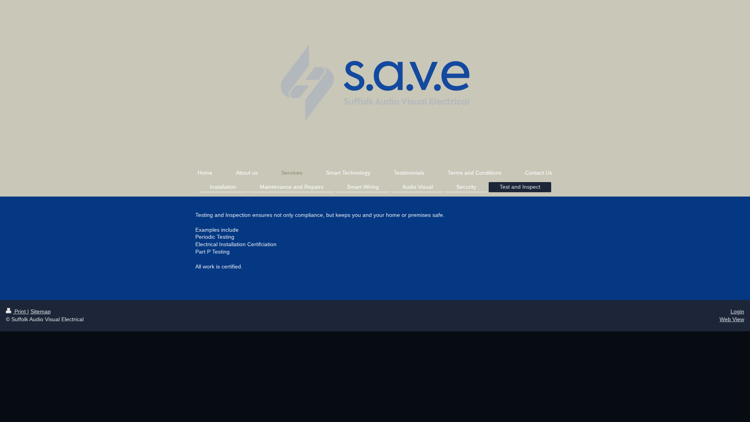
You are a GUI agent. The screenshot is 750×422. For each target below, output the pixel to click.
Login (737, 311)
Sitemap (40, 311)
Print (20, 311)
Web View (732, 319)
